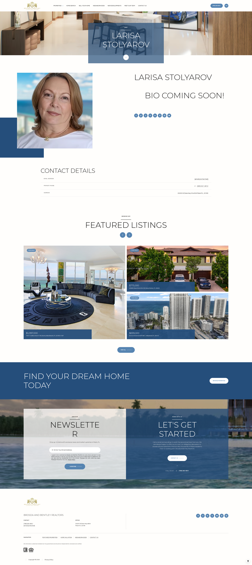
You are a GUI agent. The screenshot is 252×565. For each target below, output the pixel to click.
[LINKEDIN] (155, 115)
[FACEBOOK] (160, 115)
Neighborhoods (99, 5)
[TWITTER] (136, 115)
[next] (129, 235)
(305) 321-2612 (202, 186)
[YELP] (146, 115)
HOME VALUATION (66, 537)
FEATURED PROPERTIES (49, 537)
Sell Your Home (84, 5)
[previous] (122, 235)
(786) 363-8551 (217, 5)
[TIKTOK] (141, 115)
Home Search (71, 5)
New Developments (114, 5)
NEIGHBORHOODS (81, 537)
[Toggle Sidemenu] (226, 6)
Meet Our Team (129, 5)
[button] (177, 458)
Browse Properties (219, 380)
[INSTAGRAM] (150, 115)
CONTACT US (94, 537)
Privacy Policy (71, 459)
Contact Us (142, 5)
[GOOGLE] (164, 115)
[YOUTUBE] (169, 115)
